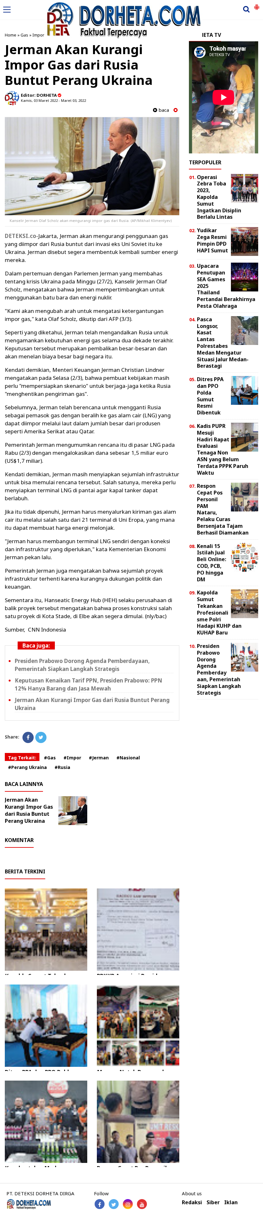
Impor (38, 35)
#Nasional (128, 758)
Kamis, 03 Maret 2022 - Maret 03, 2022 (53, 100)
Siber (213, 1202)
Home (10, 35)
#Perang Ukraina (27, 767)
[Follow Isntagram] (127, 1204)
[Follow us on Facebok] (99, 1204)
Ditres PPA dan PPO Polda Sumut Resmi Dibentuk (210, 396)
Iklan (231, 1202)
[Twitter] (41, 737)
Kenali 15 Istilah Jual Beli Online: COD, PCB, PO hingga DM (211, 563)
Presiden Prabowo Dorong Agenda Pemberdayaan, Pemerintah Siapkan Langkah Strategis (219, 669)
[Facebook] (28, 737)
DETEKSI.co (20, 236)
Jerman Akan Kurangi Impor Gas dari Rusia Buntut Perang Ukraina (29, 810)
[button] (256, 4)
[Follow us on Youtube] (142, 1204)
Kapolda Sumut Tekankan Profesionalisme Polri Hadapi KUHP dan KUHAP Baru (219, 612)
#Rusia (62, 767)
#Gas (50, 758)
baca (163, 110)
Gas (24, 35)
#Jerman (99, 758)
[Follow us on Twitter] (113, 1204)
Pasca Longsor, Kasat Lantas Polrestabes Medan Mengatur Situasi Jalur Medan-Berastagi (223, 343)
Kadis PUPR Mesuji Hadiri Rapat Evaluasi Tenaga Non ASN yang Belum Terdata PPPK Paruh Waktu (222, 449)
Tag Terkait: (22, 758)
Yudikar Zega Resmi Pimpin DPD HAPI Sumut (212, 240)
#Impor (72, 758)
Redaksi (192, 1202)
